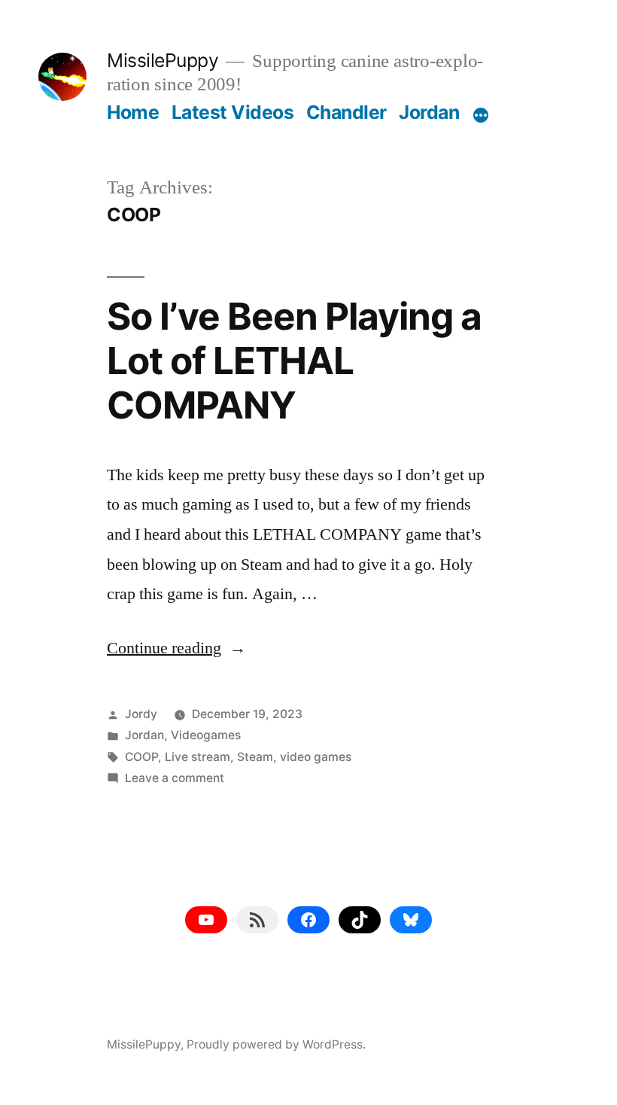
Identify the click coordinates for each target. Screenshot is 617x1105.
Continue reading (176, 648)
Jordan (429, 112)
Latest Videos (233, 112)
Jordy (141, 714)
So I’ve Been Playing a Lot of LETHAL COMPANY (294, 361)
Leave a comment (174, 778)
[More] (481, 115)
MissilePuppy (162, 60)
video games (315, 757)
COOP (141, 757)
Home (133, 112)
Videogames (206, 735)
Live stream (197, 757)
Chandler (346, 112)
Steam (255, 757)
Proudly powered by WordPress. (276, 1044)
